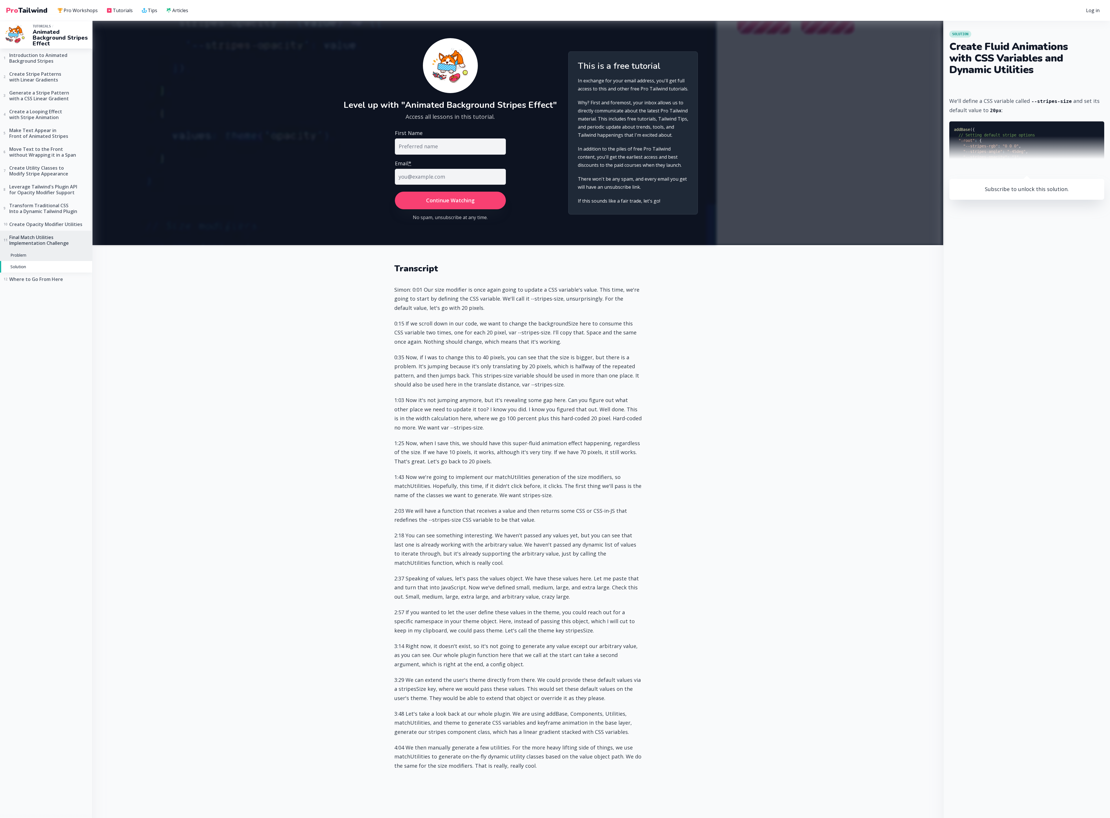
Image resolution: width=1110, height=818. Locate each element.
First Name (409, 132)
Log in (1093, 10)
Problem (18, 255)
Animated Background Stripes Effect (60, 37)
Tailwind (26, 10)
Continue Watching (450, 200)
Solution (18, 266)
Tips (152, 10)
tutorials (42, 26)
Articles (180, 10)
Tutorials (123, 10)
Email (403, 163)
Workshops (81, 10)
